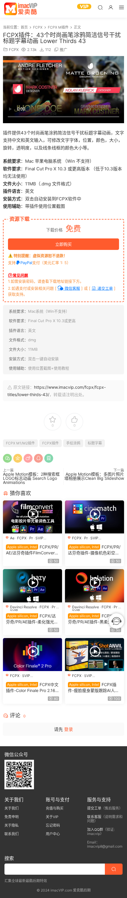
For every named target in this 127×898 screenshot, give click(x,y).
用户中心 (53, 834)
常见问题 (20, 275)
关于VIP (52, 817)
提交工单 (94, 808)
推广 (63, 49)
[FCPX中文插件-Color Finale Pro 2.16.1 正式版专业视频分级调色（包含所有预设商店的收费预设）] (32, 654)
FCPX (14, 49)
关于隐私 (11, 825)
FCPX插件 (50, 443)
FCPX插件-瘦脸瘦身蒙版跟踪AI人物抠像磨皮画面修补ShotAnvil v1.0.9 (93, 687)
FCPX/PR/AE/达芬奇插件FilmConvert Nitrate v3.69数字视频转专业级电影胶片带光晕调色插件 (32, 550)
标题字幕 (95, 443)
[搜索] (100, 7)
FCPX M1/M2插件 (20, 443)
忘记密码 (53, 825)
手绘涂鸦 (73, 443)
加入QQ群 (95, 829)
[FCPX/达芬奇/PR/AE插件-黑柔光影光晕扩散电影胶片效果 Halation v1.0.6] (94, 585)
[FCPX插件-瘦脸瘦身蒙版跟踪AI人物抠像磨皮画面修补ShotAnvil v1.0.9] (94, 654)
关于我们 (11, 808)
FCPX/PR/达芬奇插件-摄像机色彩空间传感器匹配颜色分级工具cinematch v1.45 (94, 550)
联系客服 (94, 817)
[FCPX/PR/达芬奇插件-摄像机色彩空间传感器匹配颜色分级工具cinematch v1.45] (94, 516)
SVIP (39, 538)
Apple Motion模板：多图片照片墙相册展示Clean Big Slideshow (94, 476)
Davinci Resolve (23, 607)
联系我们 (11, 834)
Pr (31, 538)
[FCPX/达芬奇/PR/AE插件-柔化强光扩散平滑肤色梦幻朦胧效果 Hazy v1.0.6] (32, 585)
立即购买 (63, 244)
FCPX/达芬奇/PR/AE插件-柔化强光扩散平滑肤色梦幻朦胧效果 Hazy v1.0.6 (32, 619)
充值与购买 (55, 808)
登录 (68, 729)
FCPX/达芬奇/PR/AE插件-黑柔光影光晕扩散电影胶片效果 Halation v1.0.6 (94, 619)
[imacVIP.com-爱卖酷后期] (20, 9)
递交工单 (104, 288)
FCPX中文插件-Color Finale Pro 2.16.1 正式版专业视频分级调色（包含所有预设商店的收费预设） (32, 687)
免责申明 (11, 817)
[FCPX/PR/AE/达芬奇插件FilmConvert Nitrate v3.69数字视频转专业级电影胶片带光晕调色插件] (32, 516)
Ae (12, 538)
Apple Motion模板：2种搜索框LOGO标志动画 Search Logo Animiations (31, 478)
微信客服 (72, 288)
